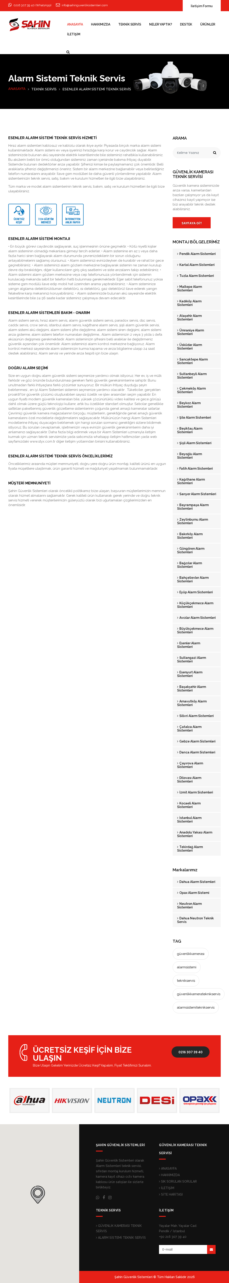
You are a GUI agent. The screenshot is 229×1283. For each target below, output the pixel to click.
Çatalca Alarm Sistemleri (189, 728)
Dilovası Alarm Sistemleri (189, 779)
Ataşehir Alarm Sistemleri (189, 317)
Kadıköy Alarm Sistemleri (189, 303)
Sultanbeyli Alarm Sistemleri (192, 375)
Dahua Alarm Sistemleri (197, 882)
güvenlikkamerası (190, 954)
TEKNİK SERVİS (129, 24)
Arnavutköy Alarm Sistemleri (192, 703)
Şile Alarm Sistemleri (195, 417)
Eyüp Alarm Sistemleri (196, 592)
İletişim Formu (202, 6)
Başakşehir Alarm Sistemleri (191, 688)
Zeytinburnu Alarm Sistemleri (192, 521)
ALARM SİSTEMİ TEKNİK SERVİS (121, 1237)
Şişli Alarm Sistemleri (195, 443)
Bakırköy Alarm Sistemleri (190, 535)
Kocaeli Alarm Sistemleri (189, 805)
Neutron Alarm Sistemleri (189, 905)
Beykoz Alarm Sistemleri (189, 404)
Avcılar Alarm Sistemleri (197, 617)
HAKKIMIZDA (100, 24)
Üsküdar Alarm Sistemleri (189, 346)
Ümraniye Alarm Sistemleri (190, 332)
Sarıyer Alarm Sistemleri (197, 494)
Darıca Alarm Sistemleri (197, 752)
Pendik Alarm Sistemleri (197, 254)
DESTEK (186, 24)
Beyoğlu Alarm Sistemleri (189, 455)
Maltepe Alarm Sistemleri (189, 288)
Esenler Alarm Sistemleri (188, 645)
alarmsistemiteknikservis (195, 1007)
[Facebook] (104, 1198)
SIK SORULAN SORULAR (178, 1181)
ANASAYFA (75, 24)
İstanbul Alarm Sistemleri (189, 819)
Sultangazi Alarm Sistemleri (191, 659)
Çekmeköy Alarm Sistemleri (191, 390)
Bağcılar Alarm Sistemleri (189, 564)
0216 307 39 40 (190, 1052)
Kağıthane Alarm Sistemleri (191, 481)
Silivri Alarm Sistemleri (196, 716)
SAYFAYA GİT (192, 223)
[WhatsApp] (97, 1198)
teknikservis (186, 981)
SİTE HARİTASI (171, 1194)
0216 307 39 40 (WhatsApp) (32, 5)
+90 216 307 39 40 (173, 1236)
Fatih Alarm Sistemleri (196, 468)
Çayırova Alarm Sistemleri (190, 765)
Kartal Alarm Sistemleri (197, 265)
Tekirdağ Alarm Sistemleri (190, 848)
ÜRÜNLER (207, 24)
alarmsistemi (186, 967)
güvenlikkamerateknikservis (198, 994)
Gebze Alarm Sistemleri (197, 741)
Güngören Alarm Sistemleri (190, 550)
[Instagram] (110, 1198)
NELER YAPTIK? (160, 24)
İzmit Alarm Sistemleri (196, 792)
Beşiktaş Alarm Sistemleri (189, 430)
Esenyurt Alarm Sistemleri (189, 674)
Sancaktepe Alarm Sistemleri (192, 361)
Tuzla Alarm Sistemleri (196, 276)
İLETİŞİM (73, 34)
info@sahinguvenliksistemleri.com (85, 5)
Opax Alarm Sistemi (194, 893)
